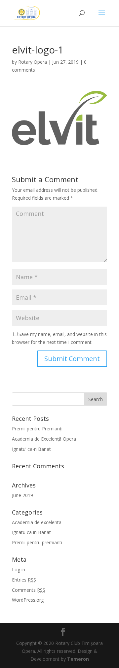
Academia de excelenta (36, 522)
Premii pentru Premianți (37, 428)
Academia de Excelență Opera (44, 439)
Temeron (78, 659)
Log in (18, 569)
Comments (28, 590)
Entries (24, 580)
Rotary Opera (32, 62)
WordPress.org (28, 600)
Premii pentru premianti (37, 542)
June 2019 (22, 495)
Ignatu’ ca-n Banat (31, 449)
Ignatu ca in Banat (31, 532)
